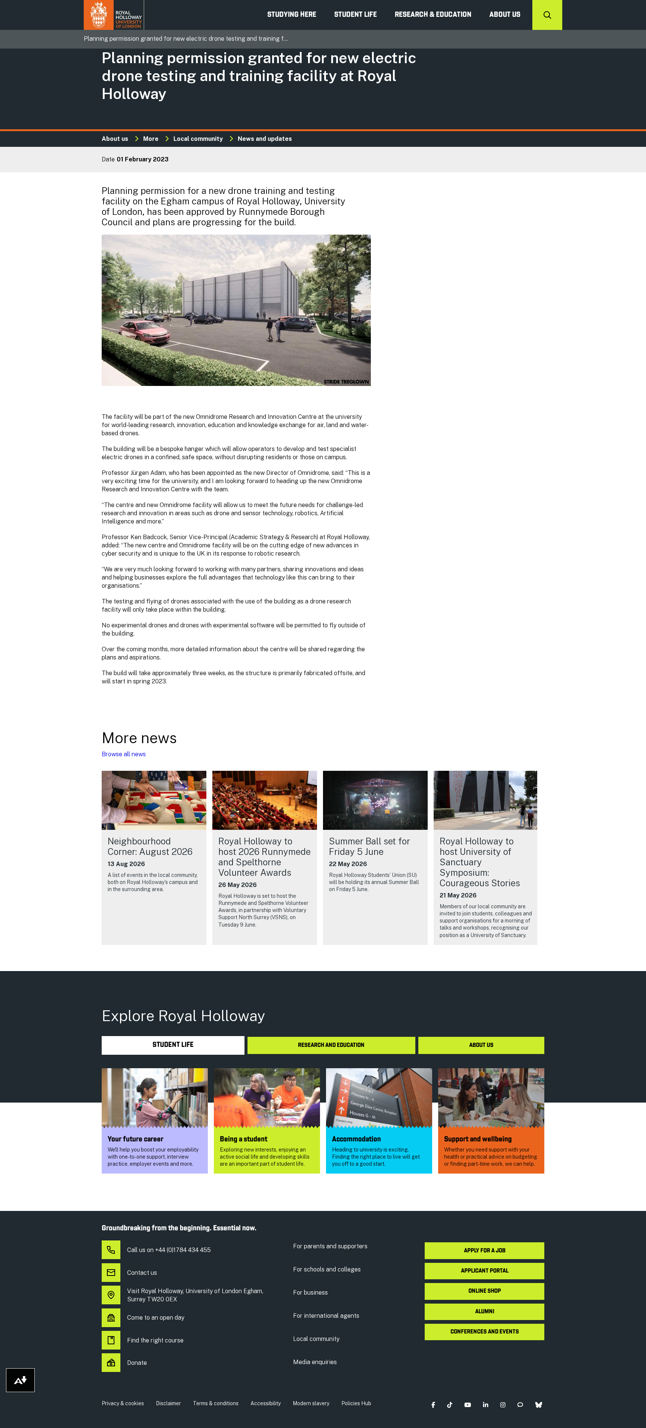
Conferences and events (484, 1332)
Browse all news (124, 754)
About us (504, 15)
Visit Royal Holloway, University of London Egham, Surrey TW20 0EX (195, 1295)
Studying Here (291, 15)
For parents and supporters (330, 1246)
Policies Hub (356, 1403)
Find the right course (155, 1340)
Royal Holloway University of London (114, 15)
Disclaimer (168, 1403)
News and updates (265, 138)
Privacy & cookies (123, 1403)
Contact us (142, 1272)
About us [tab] (481, 1045)
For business (310, 1292)
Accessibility (265, 1403)
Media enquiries (315, 1362)
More (151, 138)
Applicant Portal (484, 1271)
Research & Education (433, 15)
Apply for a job (484, 1251)
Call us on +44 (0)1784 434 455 (169, 1250)
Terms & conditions (216, 1403)
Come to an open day (155, 1317)
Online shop (484, 1291)
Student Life (355, 15)
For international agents (326, 1315)
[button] (433, 1405)
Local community (198, 138)
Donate (137, 1362)
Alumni (484, 1312)
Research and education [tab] (331, 1045)
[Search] (547, 15)
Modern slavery (311, 1403)
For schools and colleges (327, 1269)
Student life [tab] (173, 1045)
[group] (154, 858)
